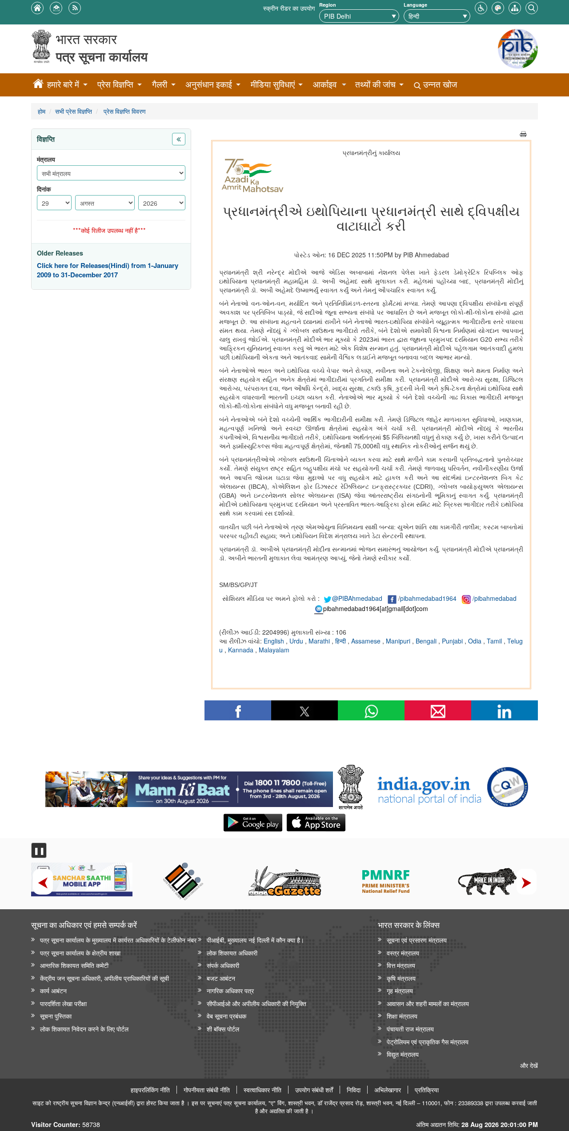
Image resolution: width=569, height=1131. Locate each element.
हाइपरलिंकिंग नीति (150, 1090)
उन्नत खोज (439, 84)
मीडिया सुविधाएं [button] (273, 84)
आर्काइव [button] (325, 84)
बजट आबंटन (221, 978)
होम (41, 111)
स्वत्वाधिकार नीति (262, 1090)
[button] (481, 7)
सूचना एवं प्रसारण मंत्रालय (417, 939)
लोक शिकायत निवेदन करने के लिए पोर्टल (84, 1028)
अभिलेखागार (387, 1090)
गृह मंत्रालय (400, 990)
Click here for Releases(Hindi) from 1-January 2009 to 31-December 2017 (107, 270)
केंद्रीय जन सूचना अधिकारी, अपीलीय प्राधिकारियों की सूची (104, 978)
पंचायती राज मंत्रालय (410, 1028)
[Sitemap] (514, 7)
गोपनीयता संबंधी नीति (207, 1090)
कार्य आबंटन (53, 990)
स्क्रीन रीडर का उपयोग (289, 7)
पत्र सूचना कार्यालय (102, 56)
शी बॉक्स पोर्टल (223, 1028)
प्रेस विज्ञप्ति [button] (115, 84)
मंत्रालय (46, 159)
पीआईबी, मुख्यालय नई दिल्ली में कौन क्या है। (255, 939)
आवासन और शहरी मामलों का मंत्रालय (428, 1003)
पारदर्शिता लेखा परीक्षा (63, 1003)
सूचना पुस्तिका (56, 1015)
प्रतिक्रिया (427, 1090)
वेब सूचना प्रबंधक (226, 1015)
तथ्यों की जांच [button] (375, 84)
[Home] (38, 84)
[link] (189, 787)
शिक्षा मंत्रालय (402, 1015)
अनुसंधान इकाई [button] (208, 84)
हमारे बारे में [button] (63, 84)
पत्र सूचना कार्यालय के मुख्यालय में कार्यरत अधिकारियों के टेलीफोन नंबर (118, 939)
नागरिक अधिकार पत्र (230, 990)
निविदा (354, 1090)
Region (327, 5)
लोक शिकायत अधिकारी (232, 952)
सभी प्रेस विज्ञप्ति (73, 111)
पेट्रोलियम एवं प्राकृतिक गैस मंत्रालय (428, 1041)
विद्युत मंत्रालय (403, 1054)
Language (415, 5)
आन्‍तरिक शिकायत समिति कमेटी (74, 965)
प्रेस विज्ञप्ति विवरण (124, 111)
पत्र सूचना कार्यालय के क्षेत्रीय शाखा (80, 952)
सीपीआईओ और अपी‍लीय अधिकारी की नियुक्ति (256, 1003)
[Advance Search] (531, 7)
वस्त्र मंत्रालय (403, 952)
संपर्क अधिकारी (223, 965)
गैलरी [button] (159, 84)
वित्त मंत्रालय (401, 965)
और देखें (529, 1065)
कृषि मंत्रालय (401, 978)
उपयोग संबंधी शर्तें (314, 1090)
